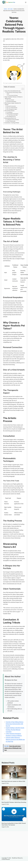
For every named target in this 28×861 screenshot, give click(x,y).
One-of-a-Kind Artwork (12, 107)
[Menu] (25, 2)
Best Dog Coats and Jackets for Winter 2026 (13, 781)
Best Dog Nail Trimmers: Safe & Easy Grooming (14, 802)
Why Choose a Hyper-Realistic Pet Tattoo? (13, 103)
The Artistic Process (9, 110)
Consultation (9, 112)
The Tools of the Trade (13, 115)
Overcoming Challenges (13, 95)
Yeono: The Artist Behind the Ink (12, 91)
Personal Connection (11, 106)
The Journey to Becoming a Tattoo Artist (14, 93)
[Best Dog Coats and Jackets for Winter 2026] (14, 772)
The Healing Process (11, 116)
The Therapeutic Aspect (12, 109)
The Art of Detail (10, 100)
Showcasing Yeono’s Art (10, 118)
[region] (14, 849)
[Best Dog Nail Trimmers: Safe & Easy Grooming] (14, 793)
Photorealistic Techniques (12, 113)
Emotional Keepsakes (11, 101)
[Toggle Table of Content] (22, 89)
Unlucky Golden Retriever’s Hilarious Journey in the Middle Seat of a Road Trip (15, 739)
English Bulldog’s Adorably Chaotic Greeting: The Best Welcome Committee (15, 729)
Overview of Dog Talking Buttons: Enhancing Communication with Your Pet (14, 724)
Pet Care (10, 9)
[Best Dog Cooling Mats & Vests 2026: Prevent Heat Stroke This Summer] (14, 814)
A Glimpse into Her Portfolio (13, 119)
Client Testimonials (11, 121)
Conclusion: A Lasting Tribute (12, 122)
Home (5, 9)
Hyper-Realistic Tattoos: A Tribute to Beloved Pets (13, 97)
